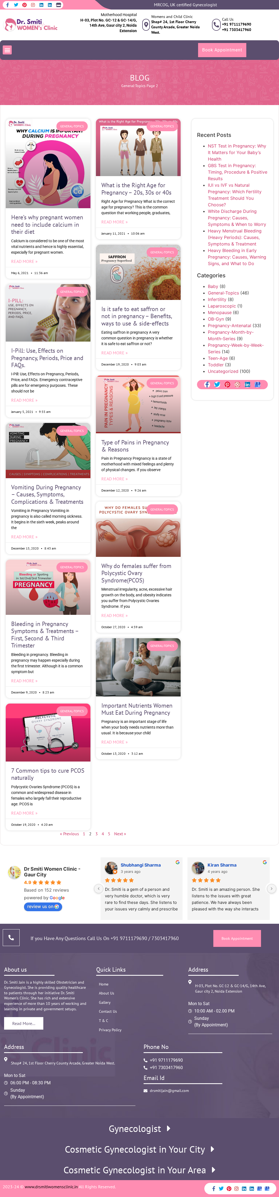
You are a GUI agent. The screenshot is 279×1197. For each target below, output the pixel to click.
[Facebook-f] (7, 5)
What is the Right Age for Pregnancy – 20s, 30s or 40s (136, 188)
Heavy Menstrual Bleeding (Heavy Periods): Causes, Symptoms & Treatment (235, 237)
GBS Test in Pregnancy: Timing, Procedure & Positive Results (237, 172)
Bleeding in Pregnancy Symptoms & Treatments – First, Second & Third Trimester (44, 634)
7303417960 (164, 938)
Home (103, 984)
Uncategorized (223, 371)
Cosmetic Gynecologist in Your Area (134, 1170)
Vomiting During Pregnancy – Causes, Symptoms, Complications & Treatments (47, 494)
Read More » (24, 261)
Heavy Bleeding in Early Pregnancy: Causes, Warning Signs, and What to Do (237, 257)
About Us (106, 993)
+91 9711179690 (129, 938)
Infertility (217, 299)
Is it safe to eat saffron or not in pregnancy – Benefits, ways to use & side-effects (136, 316)
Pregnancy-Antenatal (229, 325)
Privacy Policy (110, 1029)
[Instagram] (33, 5)
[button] (7, 49)
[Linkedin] (41, 5)
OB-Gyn (216, 319)
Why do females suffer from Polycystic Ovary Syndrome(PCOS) (136, 573)
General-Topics (133, 85)
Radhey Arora (135, 865)
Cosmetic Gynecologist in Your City (135, 1149)
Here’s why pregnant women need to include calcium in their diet (47, 224)
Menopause (220, 312)
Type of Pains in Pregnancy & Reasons (135, 445)
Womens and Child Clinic (172, 16)
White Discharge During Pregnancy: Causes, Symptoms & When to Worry (237, 217)
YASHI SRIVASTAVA (229, 865)
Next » (120, 833)
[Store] (58, 5)
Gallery (105, 1002)
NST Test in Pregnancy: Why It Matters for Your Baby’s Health (237, 152)
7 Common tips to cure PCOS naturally (47, 774)
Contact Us (108, 1011)
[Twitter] (16, 5)
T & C (103, 1020)
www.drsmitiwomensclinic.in (51, 1186)
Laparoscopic (222, 306)
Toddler (216, 364)
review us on (40, 906)
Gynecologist (135, 1128)
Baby (213, 286)
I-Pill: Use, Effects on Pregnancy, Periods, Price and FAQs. (47, 358)
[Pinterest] (24, 5)
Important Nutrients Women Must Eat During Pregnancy (136, 709)
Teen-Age (218, 358)
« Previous (69, 833)
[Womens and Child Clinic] (146, 25)
